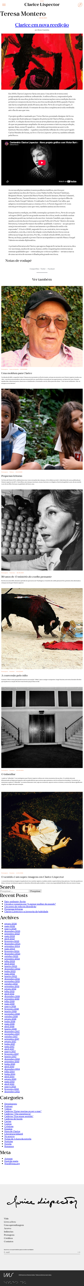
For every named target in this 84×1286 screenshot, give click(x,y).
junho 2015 (9, 1063)
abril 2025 (9, 938)
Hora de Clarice (12, 1131)
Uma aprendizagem (14, 1225)
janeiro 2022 (10, 976)
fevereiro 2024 (11, 951)
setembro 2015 (11, 1061)
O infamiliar (8, 774)
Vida (6, 1218)
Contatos (8, 1241)
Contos (8, 1123)
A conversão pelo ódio (14, 675)
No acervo (9, 1136)
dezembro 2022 (12, 968)
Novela (7, 1143)
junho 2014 (9, 1073)
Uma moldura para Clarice (16, 373)
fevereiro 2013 (11, 1088)
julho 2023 (9, 961)
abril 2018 (9, 1026)
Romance (9, 1146)
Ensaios (8, 1128)
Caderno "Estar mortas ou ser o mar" (23, 1111)
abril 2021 (9, 993)
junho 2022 (10, 971)
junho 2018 (9, 1021)
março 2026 (10, 928)
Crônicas (8, 1126)
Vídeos (7, 1108)
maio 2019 (9, 1003)
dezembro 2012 (12, 1091)
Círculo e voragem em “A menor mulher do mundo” (30, 903)
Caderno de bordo (13, 1118)
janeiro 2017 (10, 1056)
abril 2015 (9, 1066)
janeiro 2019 (10, 1011)
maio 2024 (9, 948)
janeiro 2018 (10, 1028)
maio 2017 (9, 1046)
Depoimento (10, 1103)
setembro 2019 (11, 998)
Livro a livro (10, 1221)
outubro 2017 (11, 1036)
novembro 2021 (12, 981)
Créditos (8, 1238)
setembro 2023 (12, 958)
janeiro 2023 (10, 966)
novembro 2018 (12, 1013)
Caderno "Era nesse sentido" (18, 1116)
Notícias (8, 1141)
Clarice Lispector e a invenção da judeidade (26, 911)
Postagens (9, 1234)
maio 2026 (9, 925)
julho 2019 (9, 1001)
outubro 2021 (11, 983)
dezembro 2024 (12, 943)
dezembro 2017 (12, 1031)
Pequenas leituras (11, 475)
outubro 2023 (11, 956)
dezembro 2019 (12, 996)
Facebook (51, 269)
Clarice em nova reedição (42, 24)
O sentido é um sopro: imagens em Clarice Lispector (32, 876)
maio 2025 (9, 936)
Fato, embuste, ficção (15, 901)
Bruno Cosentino (43, 30)
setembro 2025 (12, 933)
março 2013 (10, 1086)
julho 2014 (9, 1071)
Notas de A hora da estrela (17, 1138)
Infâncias (8, 1231)
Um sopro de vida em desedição (20, 906)
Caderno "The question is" (17, 1113)
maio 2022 (9, 973)
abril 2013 (9, 1083)
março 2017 (10, 1051)
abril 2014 (9, 1076)
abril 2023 (9, 963)
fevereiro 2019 (11, 1008)
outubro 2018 (11, 1016)
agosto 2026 (10, 923)
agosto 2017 (10, 1041)
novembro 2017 (12, 1033)
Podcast (8, 1106)
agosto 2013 (10, 1078)
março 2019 (10, 1006)
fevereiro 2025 (11, 941)
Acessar (8, 1158)
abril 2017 (9, 1048)
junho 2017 (9, 1043)
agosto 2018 (10, 1018)
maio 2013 (9, 1081)
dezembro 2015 (12, 1058)
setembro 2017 (11, 1038)
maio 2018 (9, 1023)
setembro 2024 (12, 946)
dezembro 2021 (12, 978)
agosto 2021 (10, 988)
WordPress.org (12, 1163)
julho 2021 (9, 991)
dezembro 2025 (12, 930)
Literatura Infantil (13, 1133)
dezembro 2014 (12, 1068)
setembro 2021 (11, 986)
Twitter (43, 269)
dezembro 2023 (12, 953)
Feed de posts (11, 1160)
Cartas (7, 1121)
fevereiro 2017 (11, 1053)
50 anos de (26, 576)
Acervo (7, 1228)
